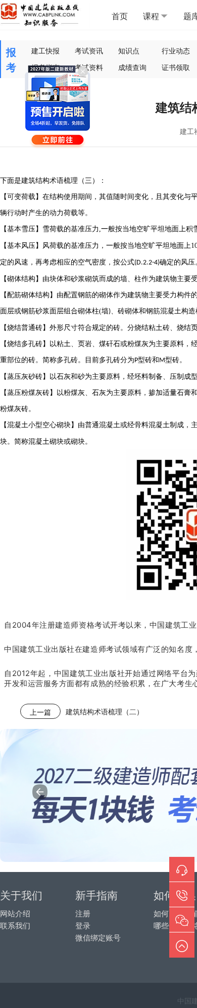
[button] (39, 791)
